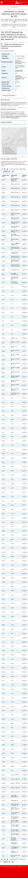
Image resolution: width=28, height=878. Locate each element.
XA (25, 24)
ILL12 (3, 843)
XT (7, 25)
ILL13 (3, 804)
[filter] (3, 176)
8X (2, 20)
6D (22, 24)
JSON (15, 117)
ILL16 (3, 381)
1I (13, 19)
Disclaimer (19, 866)
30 (16, 19)
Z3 (17, 25)
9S (10, 20)
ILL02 (3, 342)
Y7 (24, 20)
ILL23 (3, 393)
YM (12, 25)
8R (26, 19)
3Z (17, 24)
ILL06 (3, 364)
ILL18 (3, 847)
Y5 (15, 25)
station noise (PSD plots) (9, 95)
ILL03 (3, 351)
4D (18, 19)
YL (10, 25)
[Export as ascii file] (12, 171)
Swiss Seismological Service (10, 866)
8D (23, 19)
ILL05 (3, 359)
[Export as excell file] (9, 171)
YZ (26, 20)
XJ (19, 20)
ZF (22, 25)
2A (14, 24)
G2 (15, 20)
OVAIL (3, 809)
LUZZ (3, 774)
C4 (12, 20)
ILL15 (3, 376)
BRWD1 (4, 235)
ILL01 (3, 385)
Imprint (24, 866)
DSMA (3, 269)
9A (5, 20)
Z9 (20, 25)
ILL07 (3, 368)
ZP (25, 25)
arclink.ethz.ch (5, 104)
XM (5, 25)
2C (19, 24)
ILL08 (3, 372)
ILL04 (3, 355)
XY (21, 20)
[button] (2, 2)
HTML (12, 117)
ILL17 (3, 817)
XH (2, 25)
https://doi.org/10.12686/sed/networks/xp (16, 116)
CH (11, 19)
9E (7, 20)
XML (18, 117)
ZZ (14, 22)
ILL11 (3, 274)
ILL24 (3, 389)
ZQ (13, 27)
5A (21, 19)
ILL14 (3, 796)
